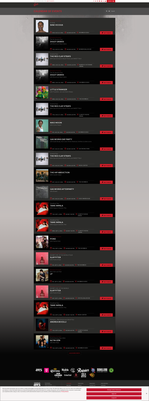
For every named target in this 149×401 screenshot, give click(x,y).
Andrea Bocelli (58, 322)
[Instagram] (97, 1)
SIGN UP (79, 385)
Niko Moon (56, 123)
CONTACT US (92, 385)
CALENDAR (68, 383)
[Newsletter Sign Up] (105, 1)
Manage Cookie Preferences (114, 389)
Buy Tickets (50, 1)
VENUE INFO (92, 383)
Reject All (114, 393)
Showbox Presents (36, 4)
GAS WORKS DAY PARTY (61, 139)
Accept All (114, 397)
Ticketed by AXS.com (73, 11)
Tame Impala (56, 206)
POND (53, 239)
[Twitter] (95, 1)
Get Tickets (107, 33)
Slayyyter (55, 257)
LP (51, 274)
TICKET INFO (80, 383)
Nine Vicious (56, 25)
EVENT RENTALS (104, 383)
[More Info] (42, 32)
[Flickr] (101, 1)
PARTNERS (68, 385)
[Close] (146, 393)
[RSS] (103, 1)
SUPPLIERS (103, 385)
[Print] (109, 11)
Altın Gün (55, 340)
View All (113, 11)
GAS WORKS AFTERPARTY (62, 189)
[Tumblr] (99, 1)
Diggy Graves (57, 41)
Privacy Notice (65, 391)
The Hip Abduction (60, 172)
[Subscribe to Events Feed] (107, 11)
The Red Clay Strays (60, 56)
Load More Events (74, 353)
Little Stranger (58, 89)
